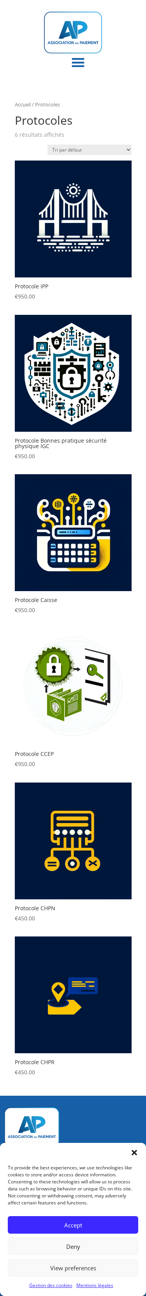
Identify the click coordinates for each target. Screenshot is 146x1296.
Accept (73, 1225)
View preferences (73, 1268)
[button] (134, 1153)
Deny (73, 1246)
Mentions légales (94, 1285)
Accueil (23, 104)
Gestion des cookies (50, 1285)
